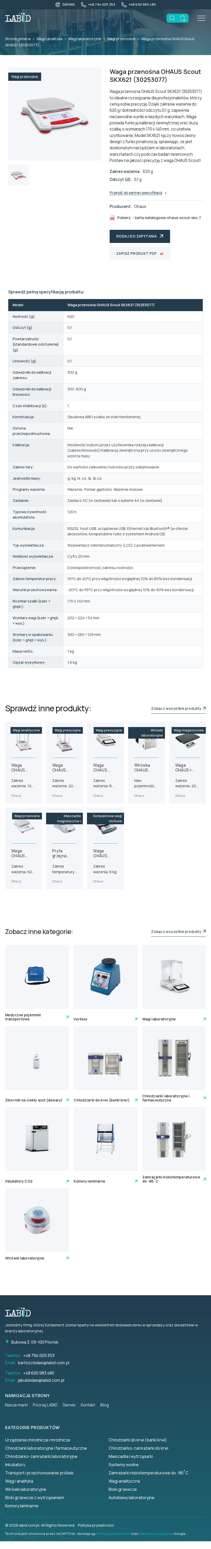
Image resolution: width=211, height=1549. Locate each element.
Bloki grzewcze (123, 1489)
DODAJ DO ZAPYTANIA (136, 236)
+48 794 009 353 (39, 1355)
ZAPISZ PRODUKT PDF (136, 253)
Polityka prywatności (113, 1533)
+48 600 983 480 (38, 1373)
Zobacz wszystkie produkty (177, 708)
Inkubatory (15, 1464)
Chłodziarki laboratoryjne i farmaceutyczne (46, 1448)
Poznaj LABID (45, 1405)
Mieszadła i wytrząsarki (131, 1456)
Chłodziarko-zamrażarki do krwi (138, 1448)
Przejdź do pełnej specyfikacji (136, 192)
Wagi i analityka (50, 38)
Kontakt (88, 1405)
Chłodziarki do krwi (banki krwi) (138, 1440)
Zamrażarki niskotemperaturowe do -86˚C (148, 1473)
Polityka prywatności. (96, 1525)
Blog (104, 1405)
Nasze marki (16, 1405)
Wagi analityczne (124, 1481)
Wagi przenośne (121, 38)
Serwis (69, 1405)
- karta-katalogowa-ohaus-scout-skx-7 (159, 217)
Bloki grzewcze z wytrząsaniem (34, 1497)
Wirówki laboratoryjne (25, 1489)
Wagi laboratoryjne (84, 38)
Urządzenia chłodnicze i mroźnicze (37, 1440)
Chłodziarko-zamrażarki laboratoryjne (41, 1456)
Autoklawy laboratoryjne (131, 1497)
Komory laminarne (21, 1506)
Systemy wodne (124, 1464)
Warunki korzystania (156, 1533)
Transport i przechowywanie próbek (39, 1473)
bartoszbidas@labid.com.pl (43, 1363)
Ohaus (140, 206)
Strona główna (18, 38)
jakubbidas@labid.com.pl (41, 1380)
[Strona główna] (20, 1312)
